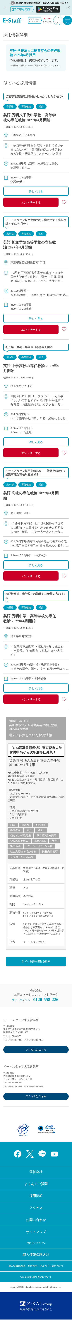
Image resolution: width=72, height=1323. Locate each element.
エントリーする (31, 202)
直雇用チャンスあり (21, 856)
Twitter (30, 1154)
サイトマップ (36, 1232)
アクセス (36, 1208)
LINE (42, 1154)
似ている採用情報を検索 (36, 961)
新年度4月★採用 (46, 835)
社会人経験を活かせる (23, 851)
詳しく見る (36, 191)
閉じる (68, 7)
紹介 (41, 106)
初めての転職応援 (20, 835)
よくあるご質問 (36, 1184)
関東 (12, 824)
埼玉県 (10, 357)
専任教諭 (26, 106)
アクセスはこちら (36, 1049)
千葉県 (10, 106)
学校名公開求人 (19, 840)
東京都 (10, 233)
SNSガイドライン (36, 1243)
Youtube (54, 1154)
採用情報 (36, 1196)
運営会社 (36, 1172)
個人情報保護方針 (36, 1254)
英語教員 (40, 824)
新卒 (54, 840)
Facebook (17, 1154)
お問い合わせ (36, 1220)
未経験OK (40, 840)
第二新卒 (15, 846)
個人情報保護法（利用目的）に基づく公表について (36, 1266)
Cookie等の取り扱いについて (36, 1276)
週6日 (41, 830)
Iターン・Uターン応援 (40, 846)
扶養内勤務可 (50, 851)
